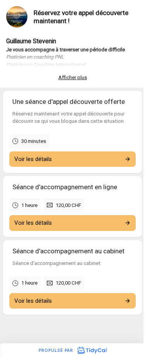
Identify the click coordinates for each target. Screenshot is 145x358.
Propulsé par (57, 350)
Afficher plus (72, 77)
